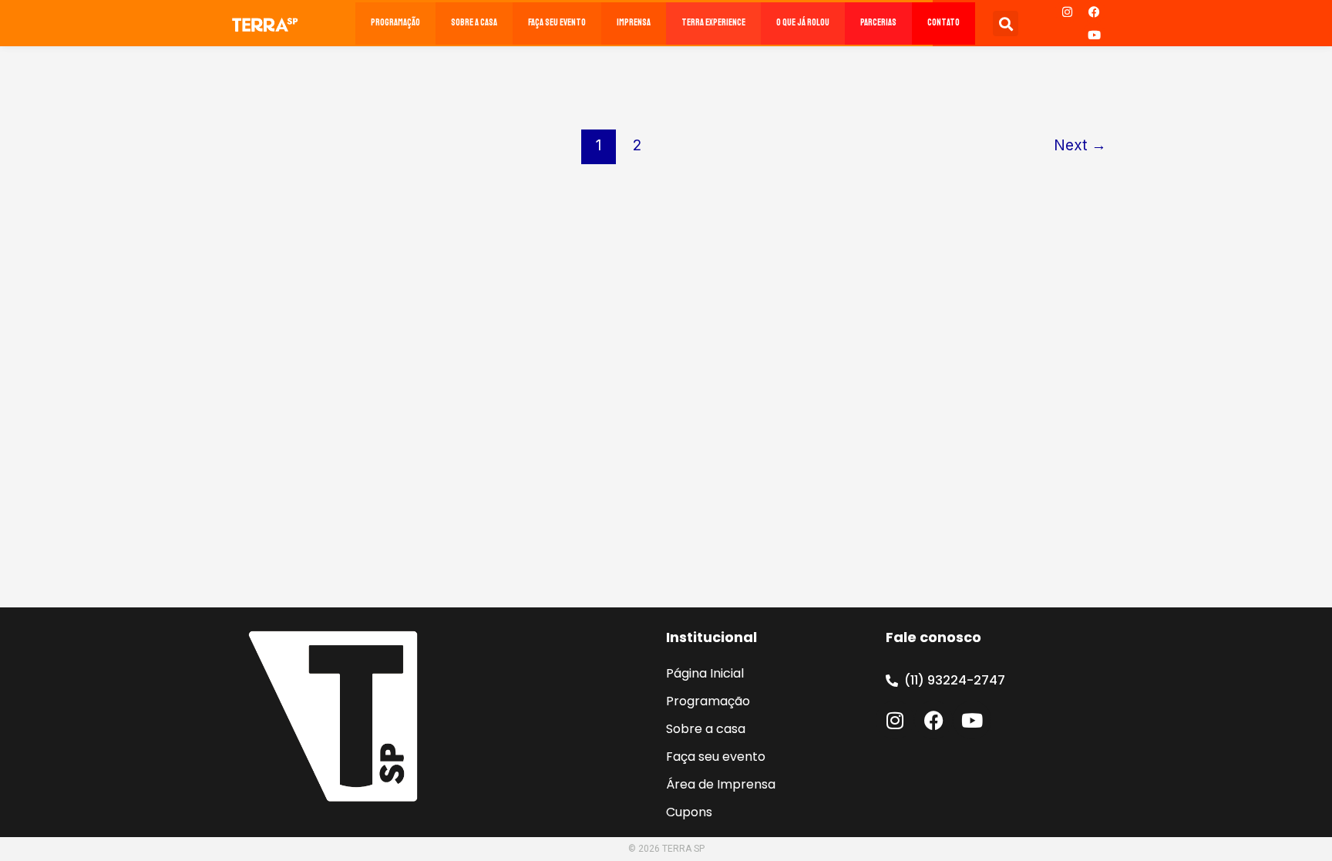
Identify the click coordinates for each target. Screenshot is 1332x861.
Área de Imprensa (720, 784)
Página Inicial (705, 673)
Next (1080, 145)
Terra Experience (713, 23)
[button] (1005, 23)
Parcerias (878, 23)
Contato (943, 23)
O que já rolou (802, 23)
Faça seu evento (557, 23)
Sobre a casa (474, 23)
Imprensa (634, 23)
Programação (395, 23)
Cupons (689, 812)
